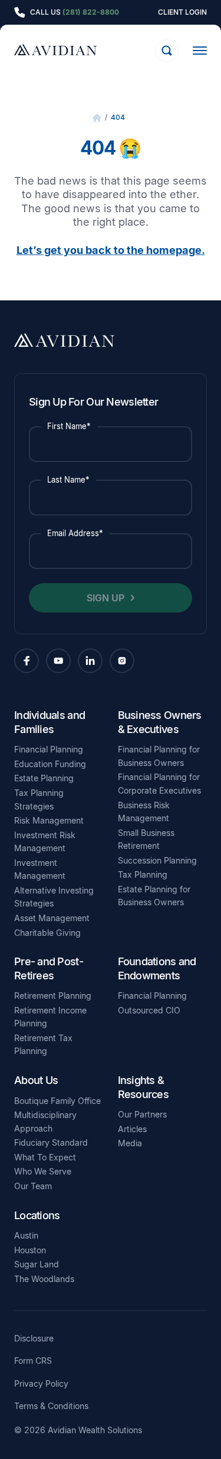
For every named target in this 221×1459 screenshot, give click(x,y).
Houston (30, 1250)
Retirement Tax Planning (43, 1044)
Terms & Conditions (51, 1406)
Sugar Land (36, 1264)
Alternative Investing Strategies (54, 897)
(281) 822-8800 (90, 12)
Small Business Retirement (146, 839)
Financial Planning (48, 749)
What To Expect (45, 1157)
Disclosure (34, 1338)
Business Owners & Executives (160, 721)
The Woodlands (44, 1279)
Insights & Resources (143, 1086)
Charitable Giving (47, 933)
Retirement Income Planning (50, 1017)
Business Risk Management (144, 812)
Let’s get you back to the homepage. (111, 249)
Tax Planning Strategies (39, 799)
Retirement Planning (52, 995)
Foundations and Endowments (157, 968)
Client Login (182, 12)
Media (130, 1143)
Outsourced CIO (149, 1010)
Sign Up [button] (105, 598)
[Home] (97, 117)
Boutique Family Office (57, 1101)
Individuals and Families (49, 721)
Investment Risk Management (44, 842)
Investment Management (39, 869)
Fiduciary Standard (51, 1142)
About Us (36, 1079)
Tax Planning (142, 874)
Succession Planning (157, 860)
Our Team (33, 1186)
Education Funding (50, 764)
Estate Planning (44, 778)
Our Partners (142, 1114)
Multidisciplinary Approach (45, 1121)
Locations (37, 1215)
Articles (132, 1129)
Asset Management (52, 918)
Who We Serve (42, 1171)
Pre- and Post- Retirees (48, 968)
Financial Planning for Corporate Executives (159, 783)
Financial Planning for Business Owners (159, 756)
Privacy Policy (41, 1384)
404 (118, 117)
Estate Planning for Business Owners (154, 896)
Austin (26, 1235)
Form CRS (33, 1361)
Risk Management (49, 820)
